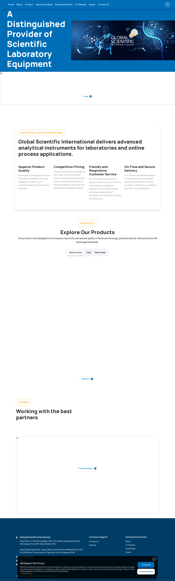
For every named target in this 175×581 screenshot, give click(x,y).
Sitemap (92, 545)
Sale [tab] (89, 252)
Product (29, 4)
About (19, 4)
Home (11, 4)
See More (86, 379)
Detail (85, 96)
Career (92, 4)
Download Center (64, 4)
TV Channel (80, 4)
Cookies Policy (26, 573)
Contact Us (103, 4)
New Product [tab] (76, 252)
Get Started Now (86, 468)
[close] (154, 559)
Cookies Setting (146, 571)
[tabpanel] (87, 322)
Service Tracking (44, 4)
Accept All (146, 564)
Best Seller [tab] (100, 252)
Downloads (130, 548)
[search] (167, 4)
